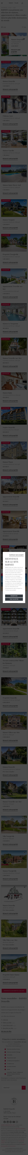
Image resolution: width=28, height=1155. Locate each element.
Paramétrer (14, 596)
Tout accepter (14, 599)
